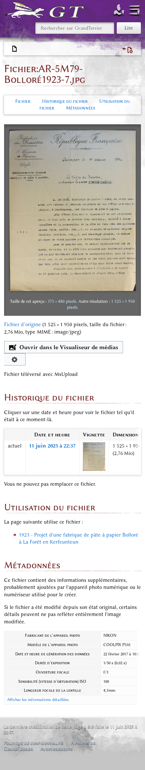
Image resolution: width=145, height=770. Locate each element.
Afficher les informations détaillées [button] (38, 699)
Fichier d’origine (22, 324)
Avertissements (57, 748)
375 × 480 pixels (62, 301)
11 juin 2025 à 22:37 (52, 446)
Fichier (22, 101)
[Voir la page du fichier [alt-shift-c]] (15, 49)
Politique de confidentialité (33, 743)
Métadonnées (80, 108)
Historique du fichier (65, 101)
